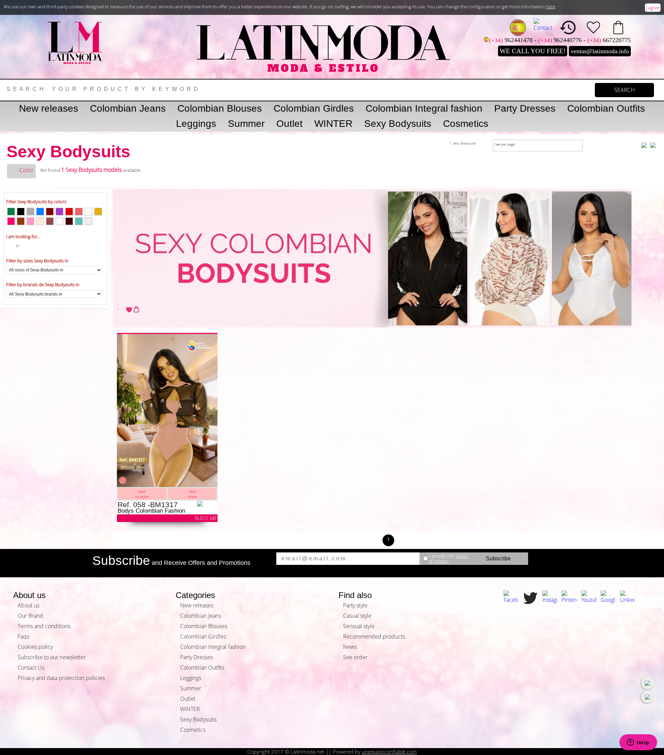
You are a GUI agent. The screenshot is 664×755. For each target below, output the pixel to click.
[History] (568, 27)
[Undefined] (59, 221)
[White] (88, 211)
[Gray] (30, 211)
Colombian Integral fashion (424, 108)
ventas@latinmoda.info (600, 51)
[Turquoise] (79, 221)
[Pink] (30, 221)
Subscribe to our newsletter (52, 657)
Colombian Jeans (128, 108)
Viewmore (192, 494)
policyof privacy (448, 558)
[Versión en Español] (518, 27)
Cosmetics (465, 123)
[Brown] (50, 221)
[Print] (88, 221)
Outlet (289, 123)
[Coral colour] (79, 211)
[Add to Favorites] (207, 503)
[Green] (11, 211)
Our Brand (30, 615)
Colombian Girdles (314, 108)
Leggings (196, 123)
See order (355, 657)
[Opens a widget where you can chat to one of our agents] (638, 743)
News (350, 647)
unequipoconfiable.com (389, 751)
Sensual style (359, 626)
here (550, 6)
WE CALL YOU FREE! (532, 51)
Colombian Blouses (219, 108)
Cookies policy (35, 647)
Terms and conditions (44, 626)
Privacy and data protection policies (61, 678)
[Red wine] (50, 211)
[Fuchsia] (11, 221)
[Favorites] (593, 27)
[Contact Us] (543, 24)
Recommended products (374, 636)
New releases (48, 108)
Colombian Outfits (606, 108)
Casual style (357, 615)
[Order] (618, 27)
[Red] (69, 211)
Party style (355, 605)
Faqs (23, 636)
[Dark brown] (69, 221)
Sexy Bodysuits (397, 123)
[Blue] (40, 211)
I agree (653, 7)
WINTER (333, 123)
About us (28, 605)
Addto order (142, 494)
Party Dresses (524, 108)
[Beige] (40, 221)
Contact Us (31, 667)
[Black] (21, 211)
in (17, 245)
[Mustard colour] (98, 211)
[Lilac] (59, 211)
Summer (246, 123)
